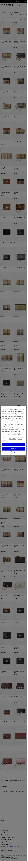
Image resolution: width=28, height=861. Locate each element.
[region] (13, 430)
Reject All (13, 448)
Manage (13, 452)
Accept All (13, 445)
